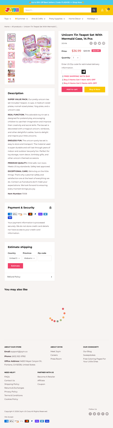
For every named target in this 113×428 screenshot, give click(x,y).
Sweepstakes (89, 355)
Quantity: (66, 58)
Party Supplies (55, 19)
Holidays (91, 19)
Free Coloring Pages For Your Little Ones (94, 360)
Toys (6, 19)
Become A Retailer (46, 377)
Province (27, 253)
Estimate (15, 266)
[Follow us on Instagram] (98, 413)
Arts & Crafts (37, 19)
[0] (106, 10)
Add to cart (72, 89)
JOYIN (64, 43)
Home (6, 27)
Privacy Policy (10, 392)
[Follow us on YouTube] (107, 413)
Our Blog (87, 351)
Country (12, 253)
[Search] (94, 10)
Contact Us (9, 380)
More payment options (94, 89)
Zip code (42, 253)
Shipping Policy (11, 384)
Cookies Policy (11, 399)
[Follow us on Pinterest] (102, 413)
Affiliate (41, 380)
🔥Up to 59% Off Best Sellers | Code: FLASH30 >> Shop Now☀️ (56, 2)
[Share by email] (103, 43)
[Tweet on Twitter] (99, 43)
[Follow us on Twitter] (94, 413)
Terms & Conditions (13, 395)
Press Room (56, 359)
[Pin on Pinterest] (95, 43)
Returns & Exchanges (14, 388)
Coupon (41, 384)
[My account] (102, 10)
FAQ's (7, 377)
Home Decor (75, 19)
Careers (54, 355)
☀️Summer (20, 19)
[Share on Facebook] (91, 43)
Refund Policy (13, 277)
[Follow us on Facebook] (90, 413)
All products (17, 27)
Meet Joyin (56, 351)
